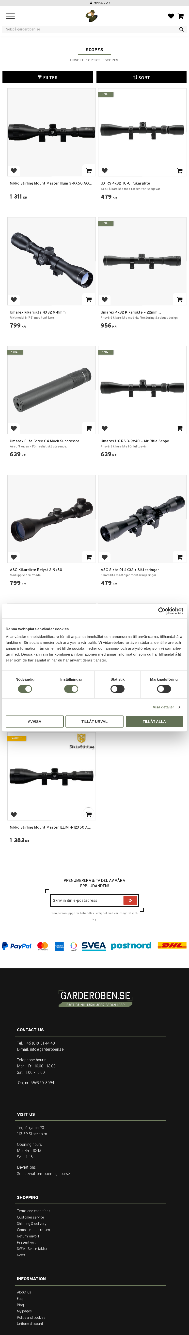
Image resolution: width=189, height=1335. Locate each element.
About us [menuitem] (24, 1292)
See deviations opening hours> (43, 1174)
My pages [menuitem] (24, 1311)
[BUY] (88, 170)
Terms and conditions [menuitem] (33, 1211)
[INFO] (88, 299)
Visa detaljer (163, 707)
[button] (10, 16)
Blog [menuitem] (20, 1305)
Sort (144, 78)
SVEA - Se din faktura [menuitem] (33, 1249)
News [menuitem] (21, 1255)
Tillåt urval (94, 721)
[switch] (71, 689)
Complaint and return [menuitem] (33, 1230)
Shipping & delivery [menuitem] (31, 1224)
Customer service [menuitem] (30, 1217)
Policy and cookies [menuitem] (31, 1318)
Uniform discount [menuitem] (30, 1324)
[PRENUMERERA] (136, 901)
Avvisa (34, 721)
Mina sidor (102, 3)
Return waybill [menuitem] (28, 1236)
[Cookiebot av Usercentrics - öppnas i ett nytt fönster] (161, 611)
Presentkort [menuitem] (26, 1242)
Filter (50, 78)
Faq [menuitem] (20, 1299)
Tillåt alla (154, 721)
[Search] (181, 29)
